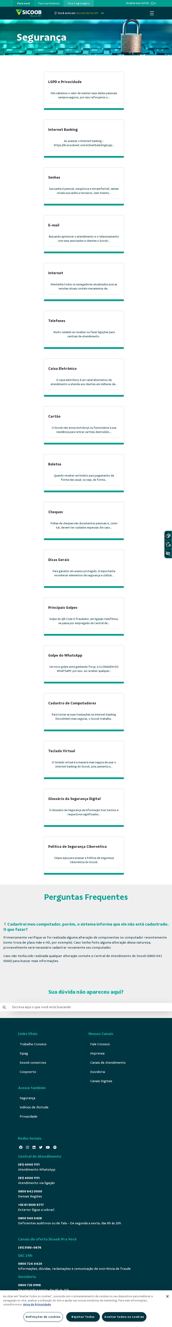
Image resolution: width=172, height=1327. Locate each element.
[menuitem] (23, 3)
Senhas (54, 177)
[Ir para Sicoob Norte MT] (29, 13)
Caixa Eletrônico (62, 369)
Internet (55, 273)
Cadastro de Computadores (72, 703)
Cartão (54, 416)
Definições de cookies (43, 1316)
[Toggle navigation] (151, 13)
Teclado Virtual (61, 751)
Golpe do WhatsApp (65, 655)
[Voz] (168, 544)
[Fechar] (167, 1296)
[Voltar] (5, 924)
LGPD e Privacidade (65, 82)
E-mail (53, 225)
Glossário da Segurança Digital (74, 799)
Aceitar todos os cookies (124, 1316)
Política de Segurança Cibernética (77, 847)
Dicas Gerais (58, 560)
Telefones (56, 321)
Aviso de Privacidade (37, 1304)
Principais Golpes (62, 608)
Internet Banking (63, 130)
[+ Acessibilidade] (168, 553)
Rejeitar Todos (83, 1316)
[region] (86, 1308)
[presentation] (23, 3)
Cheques (55, 512)
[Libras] (168, 535)
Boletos (54, 464)
